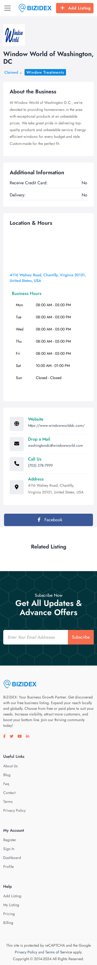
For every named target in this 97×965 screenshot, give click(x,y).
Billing (8, 922)
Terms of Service (58, 952)
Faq (6, 783)
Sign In (8, 848)
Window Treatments (45, 72)
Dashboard (12, 857)
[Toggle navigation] (8, 8)
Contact (9, 792)
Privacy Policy (14, 810)
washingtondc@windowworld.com (55, 445)
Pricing (9, 913)
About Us (10, 766)
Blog (7, 775)
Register (9, 840)
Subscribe (81, 637)
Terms (8, 801)
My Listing (11, 905)
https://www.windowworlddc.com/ (56, 425)
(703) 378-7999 (40, 465)
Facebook (52, 520)
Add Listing (79, 8)
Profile (8, 866)
